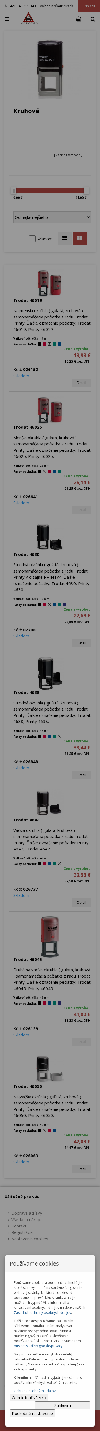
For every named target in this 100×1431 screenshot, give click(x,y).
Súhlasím (62, 1405)
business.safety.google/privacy (38, 1346)
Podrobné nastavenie (32, 1413)
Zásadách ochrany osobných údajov (42, 1312)
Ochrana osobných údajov (35, 1391)
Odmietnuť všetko (29, 1397)
